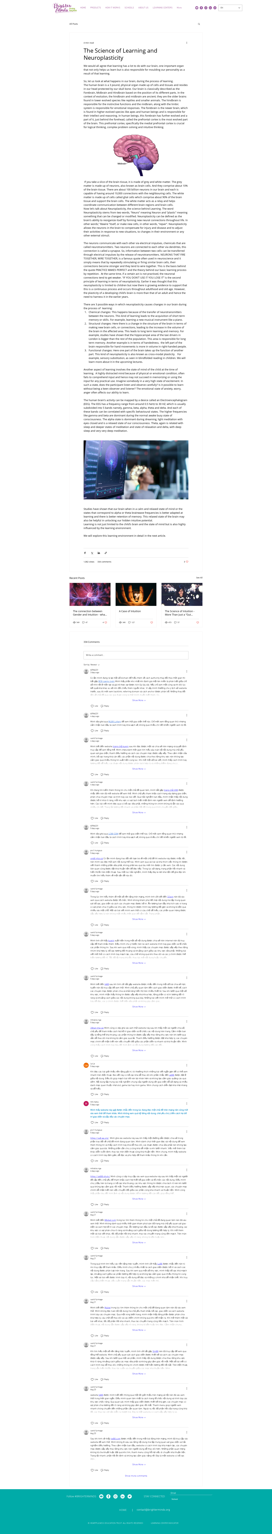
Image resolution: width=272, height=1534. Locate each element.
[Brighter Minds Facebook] (108, 1496)
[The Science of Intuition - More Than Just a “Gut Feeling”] (182, 594)
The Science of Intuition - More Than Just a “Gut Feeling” (180, 612)
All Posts (73, 24)
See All (199, 577)
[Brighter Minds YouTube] (101, 1496)
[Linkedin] (210, 7)
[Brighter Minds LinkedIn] (122, 1496)
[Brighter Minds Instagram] (115, 1496)
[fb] (201, 7)
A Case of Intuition (130, 611)
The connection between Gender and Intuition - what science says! (89, 612)
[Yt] (196, 7)
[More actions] (186, 42)
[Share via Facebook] (85, 553)
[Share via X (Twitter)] (92, 553)
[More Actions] (186, 671)
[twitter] (214, 7)
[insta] (205, 7)
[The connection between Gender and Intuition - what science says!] (90, 594)
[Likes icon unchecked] (92, 706)
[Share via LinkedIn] (98, 553)
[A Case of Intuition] (136, 594)
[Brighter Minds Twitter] (130, 1496)
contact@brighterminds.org (153, 1510)
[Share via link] (105, 553)
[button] (95, 7)
